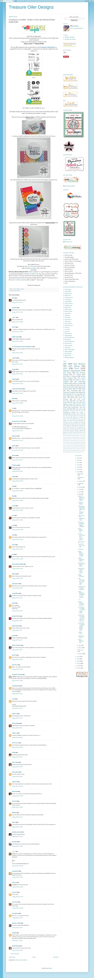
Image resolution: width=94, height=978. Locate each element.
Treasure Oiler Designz (31, 7)
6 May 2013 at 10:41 (17, 598)
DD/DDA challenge (68, 433)
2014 (78, 469)
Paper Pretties (79, 409)
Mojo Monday (66, 417)
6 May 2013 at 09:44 (17, 549)
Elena (13, 398)
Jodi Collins (67, 317)
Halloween (80, 442)
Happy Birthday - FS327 (81, 559)
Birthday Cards (68, 429)
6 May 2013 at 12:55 (17, 669)
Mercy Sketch (76, 435)
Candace (14, 379)
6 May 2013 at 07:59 (17, 450)
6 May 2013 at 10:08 (17, 578)
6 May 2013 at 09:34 (17, 529)
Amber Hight (68, 289)
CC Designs (73, 376)
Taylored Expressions (71, 370)
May (80, 494)
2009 (78, 663)
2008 (78, 665)
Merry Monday (66, 445)
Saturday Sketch (80, 404)
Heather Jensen (68, 311)
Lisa (13, 554)
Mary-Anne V (15, 583)
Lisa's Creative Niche (17, 389)
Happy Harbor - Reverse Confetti (81, 554)
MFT (65, 364)
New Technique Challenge (74, 391)
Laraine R (14, 892)
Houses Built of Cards (17, 421)
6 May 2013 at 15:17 (17, 728)
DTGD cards (76, 401)
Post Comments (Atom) (21, 960)
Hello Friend (81, 542)
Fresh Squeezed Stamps (68, 442)
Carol (13, 699)
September (81, 483)
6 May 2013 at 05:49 (17, 331)
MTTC (83, 443)
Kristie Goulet (15, 337)
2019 (78, 460)
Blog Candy (80, 419)
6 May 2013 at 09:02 (17, 520)
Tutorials (74, 432)
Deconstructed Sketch (72, 387)
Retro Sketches (79, 430)
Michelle (14, 933)
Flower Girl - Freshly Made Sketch (81, 570)
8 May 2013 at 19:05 (17, 950)
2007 (78, 668)
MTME (70, 409)
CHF (68, 440)
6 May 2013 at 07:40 (17, 440)
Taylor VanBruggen (69, 349)
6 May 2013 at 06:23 (17, 383)
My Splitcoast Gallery (70, 39)
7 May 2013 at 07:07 (17, 896)
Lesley (14, 752)
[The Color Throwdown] (74, 199)
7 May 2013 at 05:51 (17, 877)
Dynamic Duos (73, 396)
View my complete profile (76, 28)
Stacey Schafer (68, 345)
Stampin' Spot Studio (74, 448)
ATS (64, 376)
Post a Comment (15, 953)
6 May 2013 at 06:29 (17, 393)
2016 (78, 465)
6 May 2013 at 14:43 (17, 718)
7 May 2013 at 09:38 (17, 908)
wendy (13, 505)
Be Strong (80, 549)
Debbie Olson (68, 307)
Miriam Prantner (16, 645)
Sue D (13, 544)
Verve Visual (66, 385)
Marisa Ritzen (68, 333)
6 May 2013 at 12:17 (17, 640)
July (80, 489)
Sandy (13, 476)
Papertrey (65, 422)
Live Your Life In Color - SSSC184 (81, 588)
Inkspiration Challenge (78, 417)
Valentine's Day (81, 450)
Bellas (74, 405)
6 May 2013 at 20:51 (17, 807)
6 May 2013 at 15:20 (17, 737)
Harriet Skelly (15, 723)
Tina (13, 515)
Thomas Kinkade (67, 450)
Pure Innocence (81, 447)
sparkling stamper (16, 832)
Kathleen (14, 812)
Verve (77, 368)
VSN (64, 438)
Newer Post (12, 957)
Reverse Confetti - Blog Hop (81, 603)
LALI (75, 399)
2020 (78, 458)
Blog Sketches (79, 364)
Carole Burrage (68, 297)
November (81, 477)
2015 (78, 467)
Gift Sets (82, 414)
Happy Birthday (81, 575)
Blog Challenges (72, 390)
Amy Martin (15, 913)
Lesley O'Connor (69, 325)
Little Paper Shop (74, 402)
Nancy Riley (68, 339)
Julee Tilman (68, 321)
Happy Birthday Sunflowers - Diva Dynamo (81, 594)
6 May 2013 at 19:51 (17, 776)
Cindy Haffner (68, 301)
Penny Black (81, 423)
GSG (75, 442)
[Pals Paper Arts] (67, 241)
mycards (14, 358)
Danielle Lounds (68, 305)
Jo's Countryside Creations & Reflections (22, 346)
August (81, 487)
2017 (78, 462)
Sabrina (14, 574)
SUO (65, 368)
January (81, 653)
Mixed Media (66, 430)
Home (34, 957)
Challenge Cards (72, 423)
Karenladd (14, 841)
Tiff (13, 486)
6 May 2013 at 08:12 (17, 460)
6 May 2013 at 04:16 (17, 302)
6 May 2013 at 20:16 (17, 786)
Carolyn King (68, 299)
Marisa (14, 445)
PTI (77, 389)
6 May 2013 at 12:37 (17, 649)
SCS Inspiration (74, 422)
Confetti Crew (80, 633)
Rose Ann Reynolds (69, 341)
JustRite (68, 405)
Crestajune (14, 465)
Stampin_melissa (16, 923)
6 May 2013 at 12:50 (17, 659)
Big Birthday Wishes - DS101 (81, 564)
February (81, 650)
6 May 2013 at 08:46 (17, 510)
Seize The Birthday (78, 415)
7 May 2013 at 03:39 (17, 866)
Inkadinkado (66, 410)
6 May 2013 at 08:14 (17, 471)
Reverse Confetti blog (16, 280)
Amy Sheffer (15, 593)
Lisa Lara (14, 801)
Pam (13, 298)
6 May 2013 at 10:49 (17, 611)
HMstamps (82, 392)
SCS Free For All (77, 410)
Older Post (55, 957)
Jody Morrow (68, 319)
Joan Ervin (14, 902)
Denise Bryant (15, 626)
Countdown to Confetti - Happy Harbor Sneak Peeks (81, 626)
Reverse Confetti (16, 290)
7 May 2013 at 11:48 (17, 927)
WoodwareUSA (81, 432)
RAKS (83, 389)
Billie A (14, 822)
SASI (67, 394)
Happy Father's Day (80, 530)
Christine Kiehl (15, 686)
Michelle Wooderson (70, 337)
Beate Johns (68, 295)
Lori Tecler (67, 329)
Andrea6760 (15, 871)
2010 (78, 661)
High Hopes (76, 433)
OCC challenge (75, 394)
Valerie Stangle (68, 351)
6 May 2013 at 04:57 (17, 312)
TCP (70, 427)
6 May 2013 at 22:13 (17, 836)
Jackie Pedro (68, 313)
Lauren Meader (68, 323)
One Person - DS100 (81, 636)
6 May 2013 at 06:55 (17, 416)
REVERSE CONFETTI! (30, 274)
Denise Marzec (15, 946)
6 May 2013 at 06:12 (17, 364)
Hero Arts (82, 429)
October (81, 481)
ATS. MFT (80, 438)
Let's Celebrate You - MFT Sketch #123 (81, 581)
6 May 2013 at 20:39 (17, 796)
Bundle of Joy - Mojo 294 (81, 545)
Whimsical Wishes (66, 452)
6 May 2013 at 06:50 (17, 403)
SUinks (72, 397)
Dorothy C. (14, 664)
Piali (13, 535)
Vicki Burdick (68, 353)
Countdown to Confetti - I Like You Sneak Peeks (81, 609)
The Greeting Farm (81, 427)
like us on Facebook (30, 266)
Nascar (82, 445)
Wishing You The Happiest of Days (81, 518)
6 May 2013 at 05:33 (17, 322)
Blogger (50, 968)
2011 (78, 659)
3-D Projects (77, 374)
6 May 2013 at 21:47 (17, 817)
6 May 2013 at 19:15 (17, 757)
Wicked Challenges (75, 452)
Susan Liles (67, 347)
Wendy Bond (68, 355)
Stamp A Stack (71, 437)
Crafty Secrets (74, 440)
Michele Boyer (68, 335)
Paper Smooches (66, 447)
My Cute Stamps (75, 445)
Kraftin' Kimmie (77, 425)
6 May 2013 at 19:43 (17, 766)
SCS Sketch (67, 372)
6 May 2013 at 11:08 (17, 620)
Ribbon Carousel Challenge (69, 419)
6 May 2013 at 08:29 (17, 481)
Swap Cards (82, 448)
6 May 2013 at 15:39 (17, 747)
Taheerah (14, 307)
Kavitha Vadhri (16, 616)
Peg (13, 496)
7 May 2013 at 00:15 (17, 846)
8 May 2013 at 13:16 (17, 940)
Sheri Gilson (15, 762)
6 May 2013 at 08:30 (17, 500)
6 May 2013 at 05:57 (17, 352)
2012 (78, 656)
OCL (73, 430)
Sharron (14, 882)
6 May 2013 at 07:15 (17, 430)
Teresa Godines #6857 (17, 564)
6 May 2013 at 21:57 (17, 826)
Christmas (75, 429)
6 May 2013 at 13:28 (17, 680)
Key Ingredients (77, 443)
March (80, 647)
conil (13, 525)
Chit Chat (82, 385)
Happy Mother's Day (81, 641)
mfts (81, 452)
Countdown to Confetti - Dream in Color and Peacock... (81, 617)
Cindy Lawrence (69, 303)
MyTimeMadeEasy (79, 420)
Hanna (70, 425)
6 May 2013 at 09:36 (17, 539)
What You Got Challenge (71, 438)
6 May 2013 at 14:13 (17, 693)
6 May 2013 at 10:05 (17, 568)
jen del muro (15, 742)
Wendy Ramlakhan (69, 357)
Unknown (14, 436)
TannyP (14, 369)
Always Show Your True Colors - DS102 (81, 536)
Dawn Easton (75, 26)
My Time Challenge (67, 415)
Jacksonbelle (69, 443)
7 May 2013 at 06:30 (17, 887)
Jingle (13, 635)
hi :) (79, 599)
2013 (78, 472)
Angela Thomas (68, 293)
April (80, 645)
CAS (75, 385)
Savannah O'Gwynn (17, 674)
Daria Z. (14, 655)
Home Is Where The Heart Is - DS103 (81, 498)
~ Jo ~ (13, 851)
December (81, 473)
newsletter (33, 268)
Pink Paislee (73, 447)
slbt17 (13, 603)
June (80, 492)
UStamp (74, 450)
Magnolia (70, 435)
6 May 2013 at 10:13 (17, 588)
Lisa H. (13, 327)
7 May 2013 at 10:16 (17, 918)
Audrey (14, 455)
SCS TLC (65, 425)
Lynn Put (67, 331)
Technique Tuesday (80, 437)
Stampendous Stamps (69, 412)
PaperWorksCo (75, 407)
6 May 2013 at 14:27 (17, 708)
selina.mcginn (15, 772)
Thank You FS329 (80, 503)
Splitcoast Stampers (69, 37)
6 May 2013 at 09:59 (17, 559)
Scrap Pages (65, 448)
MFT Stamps (74, 366)
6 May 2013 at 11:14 (17, 630)
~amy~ (14, 317)
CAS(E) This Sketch (68, 420)
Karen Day (14, 791)
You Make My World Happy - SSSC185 (81, 524)
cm (13, 408)
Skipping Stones (66, 432)
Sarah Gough (68, 343)
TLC (74, 427)
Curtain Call (81, 440)
